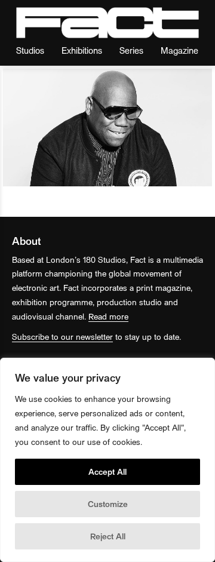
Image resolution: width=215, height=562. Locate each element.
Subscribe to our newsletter (62, 336)
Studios (30, 50)
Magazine (179, 50)
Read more (108, 316)
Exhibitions (82, 50)
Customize (108, 504)
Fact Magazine (107, 22)
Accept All (107, 471)
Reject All (107, 536)
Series (131, 50)
